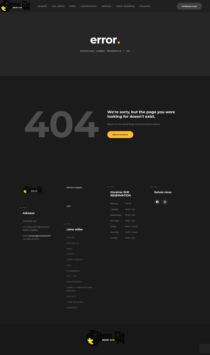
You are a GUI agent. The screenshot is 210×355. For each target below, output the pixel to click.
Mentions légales (74, 187)
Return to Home (120, 134)
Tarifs (70, 254)
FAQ (69, 265)
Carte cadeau (75, 259)
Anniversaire (74, 281)
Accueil (42, 6)
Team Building (125, 6)
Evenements (89, 6)
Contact (106, 6)
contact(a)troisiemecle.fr (39, 236)
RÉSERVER (144, 6)
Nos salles (58, 6)
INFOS (72, 6)
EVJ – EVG (72, 276)
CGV (69, 206)
